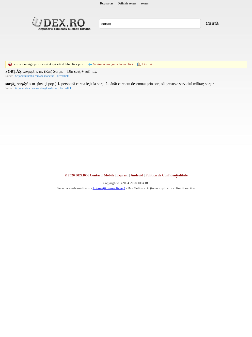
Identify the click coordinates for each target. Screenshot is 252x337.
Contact (96, 175)
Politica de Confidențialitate (166, 175)
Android (137, 175)
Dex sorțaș (106, 3)
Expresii (122, 175)
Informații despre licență (109, 188)
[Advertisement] (126, 46)
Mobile (109, 175)
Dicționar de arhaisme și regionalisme (35, 88)
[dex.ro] (62, 23)
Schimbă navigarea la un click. (113, 64)
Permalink (63, 76)
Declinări (148, 64)
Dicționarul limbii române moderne (34, 76)
